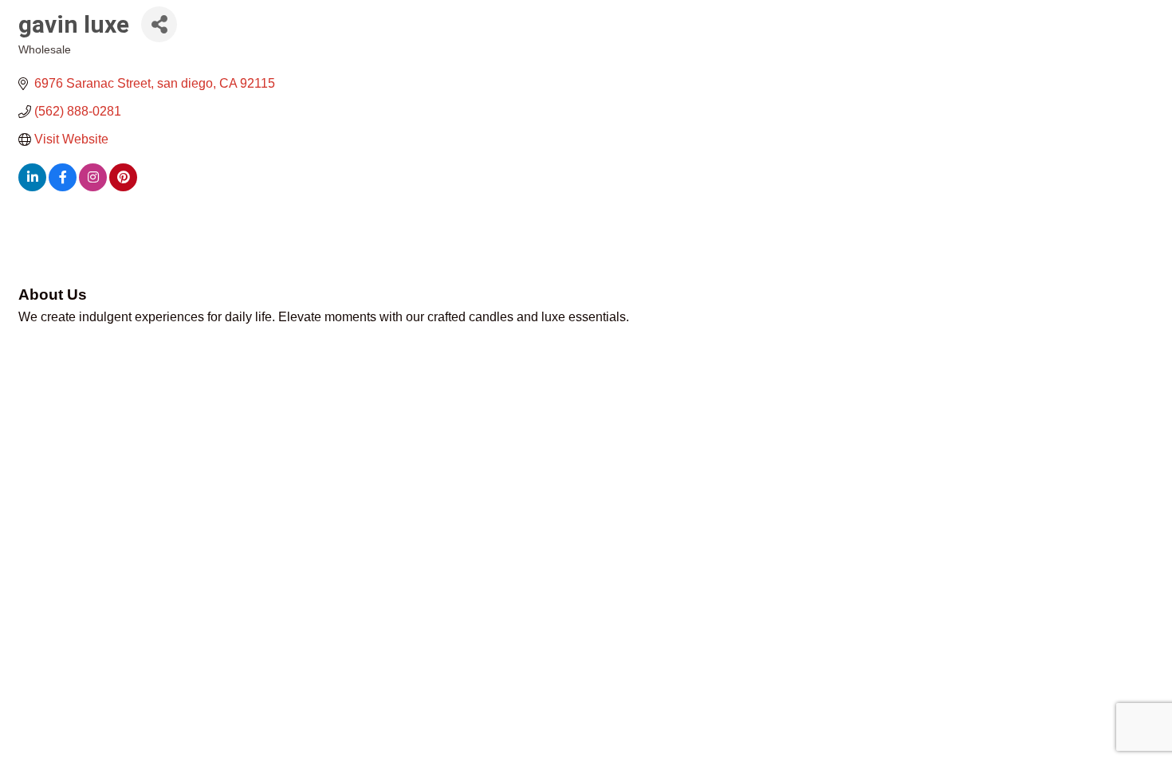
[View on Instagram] (93, 187)
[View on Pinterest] (123, 187)
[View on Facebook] (63, 187)
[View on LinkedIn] (32, 187)
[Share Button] (159, 24)
